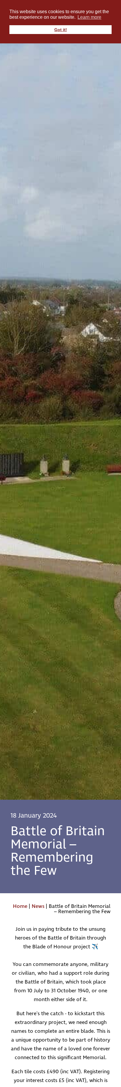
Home (20, 906)
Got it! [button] (60, 29)
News (38, 906)
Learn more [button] (89, 17)
